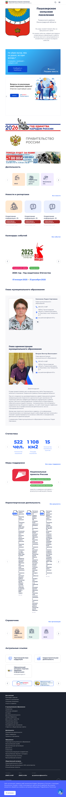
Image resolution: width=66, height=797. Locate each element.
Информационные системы (13, 755)
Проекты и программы (12, 736)
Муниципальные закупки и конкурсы (16, 753)
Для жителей (9, 695)
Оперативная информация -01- (12, 217)
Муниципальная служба (12, 743)
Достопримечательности (12, 715)
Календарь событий (11, 697)
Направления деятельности (13, 732)
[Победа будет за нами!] (33, 157)
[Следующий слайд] (60, 96)
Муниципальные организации (14, 745)
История (8, 713)
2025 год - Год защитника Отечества (31, 273)
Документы (8, 747)
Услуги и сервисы (10, 703)
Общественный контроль (13, 761)
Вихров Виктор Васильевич (46, 354)
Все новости (56, 195)
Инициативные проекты (12, 767)
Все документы (55, 504)
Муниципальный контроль (13, 757)
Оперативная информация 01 (11, 222)
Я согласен (10, 793)
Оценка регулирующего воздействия (16, 751)
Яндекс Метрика (37, 783)
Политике (52, 787)
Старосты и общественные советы (15, 727)
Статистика (8, 749)
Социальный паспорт (11, 723)
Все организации (55, 621)
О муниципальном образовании (15, 707)
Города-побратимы (11, 717)
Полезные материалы (12, 701)
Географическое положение (13, 725)
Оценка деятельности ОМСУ (13, 763)
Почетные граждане (11, 711)
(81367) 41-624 (23, 775)
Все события (56, 237)
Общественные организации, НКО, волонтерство (20, 765)
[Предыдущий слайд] (6, 96)
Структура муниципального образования (17, 741)
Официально (9, 739)
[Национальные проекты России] (20, 475)
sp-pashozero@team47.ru (39, 775)
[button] (58, 180)
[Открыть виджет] (60, 792)
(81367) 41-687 (9, 775)
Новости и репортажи (12, 699)
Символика (8, 709)
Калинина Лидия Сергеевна (46, 299)
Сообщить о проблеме (17, 69)
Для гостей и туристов (12, 719)
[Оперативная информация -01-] (13, 206)
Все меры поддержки (53, 464)
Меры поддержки (10, 734)
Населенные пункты (11, 721)
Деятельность (9, 730)
